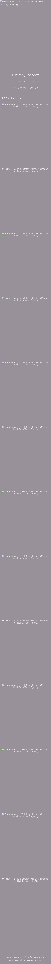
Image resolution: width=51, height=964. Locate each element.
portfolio (22, 82)
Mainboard (38, 960)
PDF (32, 82)
